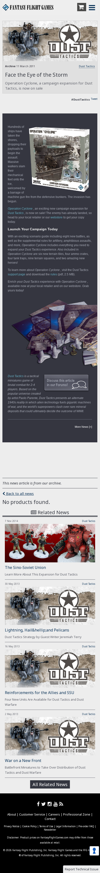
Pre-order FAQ (86, 826)
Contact (50, 819)
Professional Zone (76, 814)
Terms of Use (46, 826)
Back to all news (19, 493)
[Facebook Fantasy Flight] (39, 804)
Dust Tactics (87, 66)
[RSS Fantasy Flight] (61, 804)
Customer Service (32, 814)
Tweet (94, 99)
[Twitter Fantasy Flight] (44, 804)
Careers (54, 814)
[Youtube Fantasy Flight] (56, 804)
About (11, 814)
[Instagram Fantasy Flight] (50, 804)
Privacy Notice (11, 826)
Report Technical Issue (82, 869)
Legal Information (66, 826)
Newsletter (50, 829)
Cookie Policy (29, 826)
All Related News (50, 784)
